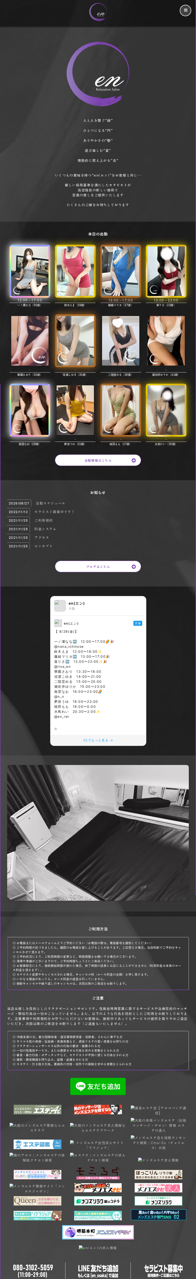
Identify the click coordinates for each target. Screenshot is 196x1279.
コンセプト (43, 546)
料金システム (45, 528)
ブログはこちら (98, 566)
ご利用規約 (43, 520)
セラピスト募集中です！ (54, 511)
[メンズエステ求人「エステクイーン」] (37, 1204)
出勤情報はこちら (98, 460)
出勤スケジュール (50, 503)
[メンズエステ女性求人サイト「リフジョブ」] (98, 1147)
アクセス (41, 537)
